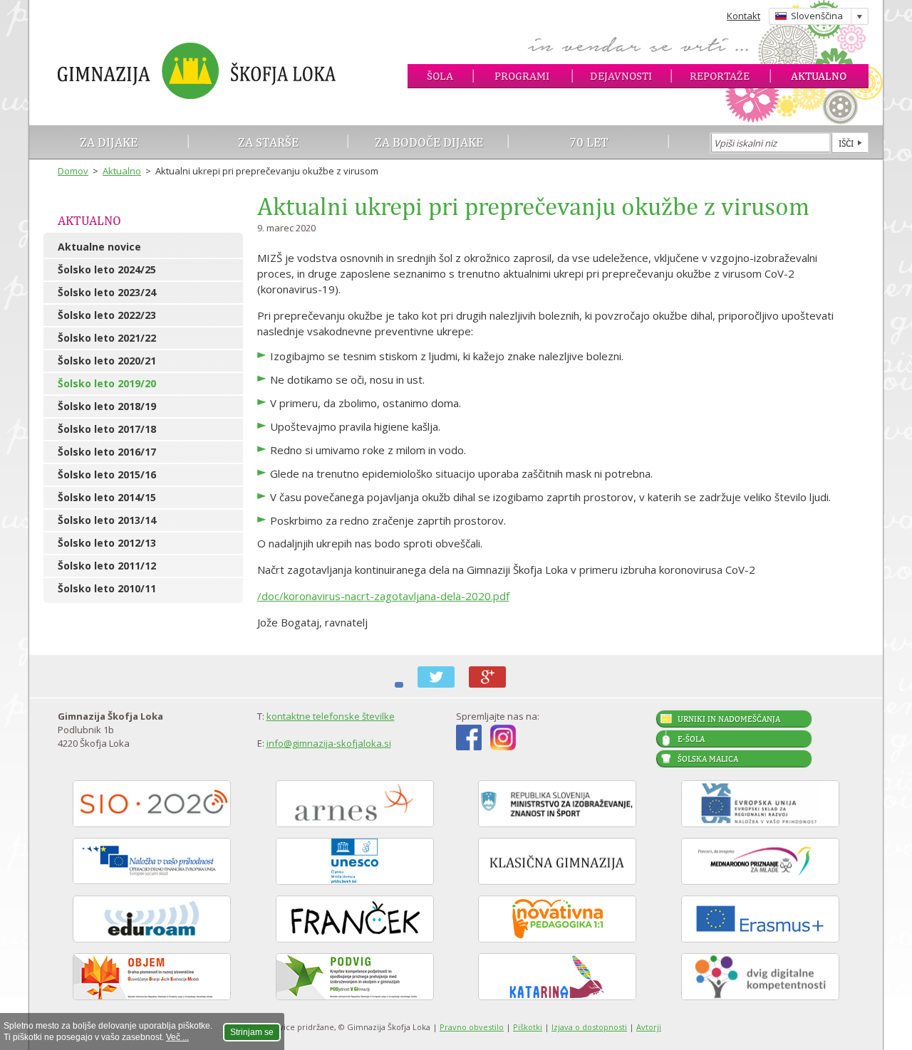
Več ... (177, 1037)
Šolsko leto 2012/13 (107, 543)
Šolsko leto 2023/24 (107, 292)
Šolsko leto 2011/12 (107, 565)
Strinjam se (252, 1032)
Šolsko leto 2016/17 (107, 451)
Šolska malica (708, 759)
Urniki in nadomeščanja (729, 719)
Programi (521, 76)
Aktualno (818, 76)
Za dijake (109, 142)
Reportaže (720, 76)
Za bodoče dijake (429, 142)
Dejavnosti (621, 76)
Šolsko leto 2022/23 (107, 315)
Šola (440, 76)
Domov (73, 170)
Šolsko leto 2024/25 (107, 269)
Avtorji (648, 1027)
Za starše (268, 142)
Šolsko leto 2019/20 (107, 383)
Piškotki (527, 1027)
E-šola (691, 739)
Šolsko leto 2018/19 (107, 406)
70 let (588, 142)
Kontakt (743, 15)
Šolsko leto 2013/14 (107, 520)
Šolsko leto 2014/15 (107, 497)
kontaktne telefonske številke (330, 716)
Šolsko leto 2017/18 (107, 429)
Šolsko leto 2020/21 (107, 360)
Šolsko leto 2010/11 (107, 588)
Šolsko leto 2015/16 (107, 474)
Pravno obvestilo (472, 1027)
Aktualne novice (99, 246)
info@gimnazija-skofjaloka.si (328, 743)
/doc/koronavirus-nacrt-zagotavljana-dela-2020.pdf (383, 596)
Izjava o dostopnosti (589, 1027)
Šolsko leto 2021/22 (107, 338)
